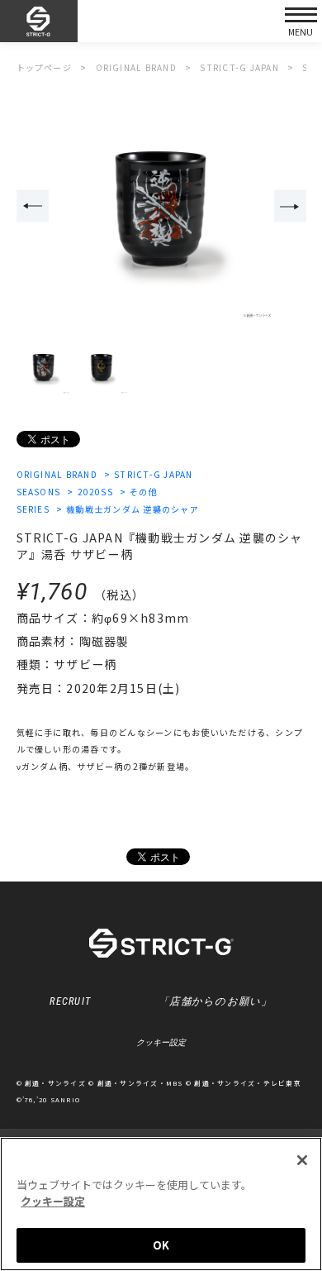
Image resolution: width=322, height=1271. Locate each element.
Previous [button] (33, 206)
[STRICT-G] (39, 21)
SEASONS (39, 491)
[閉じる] (302, 1160)
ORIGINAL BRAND (57, 474)
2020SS (95, 491)
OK (161, 1245)
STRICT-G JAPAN (153, 474)
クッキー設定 (161, 1042)
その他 (144, 491)
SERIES (33, 509)
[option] (161, 207)
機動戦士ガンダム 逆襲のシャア (132, 509)
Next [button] (290, 206)
